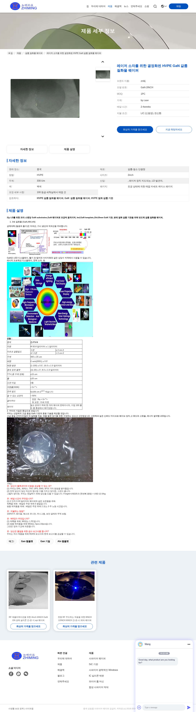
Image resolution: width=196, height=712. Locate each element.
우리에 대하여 (98, 6)
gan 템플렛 (27, 541)
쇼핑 (146, 6)
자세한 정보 (27, 149)
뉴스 (126, 6)
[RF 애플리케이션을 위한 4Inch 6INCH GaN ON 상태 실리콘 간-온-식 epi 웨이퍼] (28, 593)
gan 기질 (45, 541)
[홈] (24, 659)
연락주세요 (136, 6)
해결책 (118, 6)
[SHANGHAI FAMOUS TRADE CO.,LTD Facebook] (11, 674)
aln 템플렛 (63, 541)
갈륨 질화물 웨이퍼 (33, 53)
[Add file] (139, 707)
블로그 (61, 676)
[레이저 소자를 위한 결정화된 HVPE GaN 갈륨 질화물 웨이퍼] (45, 98)
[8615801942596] (18, 674)
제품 (110, 6)
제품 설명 (69, 149)
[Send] (189, 707)
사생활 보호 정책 (16, 708)
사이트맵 (29, 708)
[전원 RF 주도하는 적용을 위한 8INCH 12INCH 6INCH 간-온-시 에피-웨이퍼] (75, 593)
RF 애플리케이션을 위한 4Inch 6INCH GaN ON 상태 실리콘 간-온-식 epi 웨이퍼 (28, 618)
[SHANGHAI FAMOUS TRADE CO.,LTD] (22, 6)
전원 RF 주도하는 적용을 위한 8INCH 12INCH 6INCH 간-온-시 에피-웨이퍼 (75, 618)
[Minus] (189, 644)
